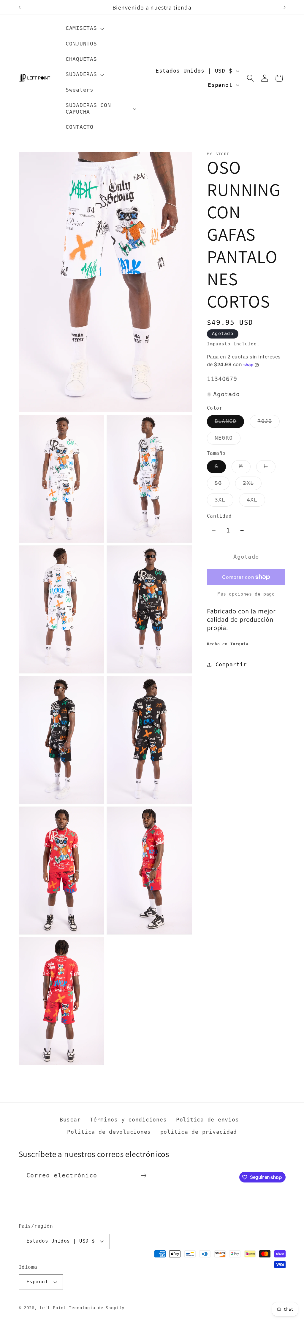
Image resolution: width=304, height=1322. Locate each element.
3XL (224, 501)
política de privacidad (198, 1132)
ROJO (268, 423)
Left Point (53, 1307)
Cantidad (219, 516)
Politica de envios (207, 1120)
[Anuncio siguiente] (284, 7)
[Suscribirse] (144, 1175)
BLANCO (229, 423)
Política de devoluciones (109, 1132)
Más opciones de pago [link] (246, 594)
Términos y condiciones (128, 1120)
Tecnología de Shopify (96, 1307)
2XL (252, 485)
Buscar (70, 1120)
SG (222, 485)
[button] (84, 28)
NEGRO (227, 440)
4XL (256, 501)
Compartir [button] (231, 665)
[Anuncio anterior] (19, 7)
